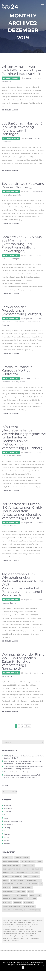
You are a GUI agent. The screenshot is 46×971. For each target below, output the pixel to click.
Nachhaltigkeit (21, 895)
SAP (34, 899)
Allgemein (28, 78)
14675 (5, 858)
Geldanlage (31, 880)
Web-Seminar (29, 906)
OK (23, 967)
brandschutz (28, 865)
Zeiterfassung (34, 910)
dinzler (35, 873)
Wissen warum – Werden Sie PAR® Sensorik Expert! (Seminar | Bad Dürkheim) (23, 70)
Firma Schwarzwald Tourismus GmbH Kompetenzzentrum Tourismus (21, 322)
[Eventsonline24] (10, 5)
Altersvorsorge (21, 858)
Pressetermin (8, 824)
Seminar (6, 831)
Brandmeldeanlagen (11, 865)
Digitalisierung (22, 873)
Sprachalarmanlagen (11, 906)
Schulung (7, 828)
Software (28, 902)
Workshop (28, 139)
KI (41, 884)
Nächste (27, 726)
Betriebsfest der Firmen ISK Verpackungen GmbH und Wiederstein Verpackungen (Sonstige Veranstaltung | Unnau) (22, 511)
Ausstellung (8, 808)
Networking (35, 895)
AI (11, 858)
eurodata (34, 876)
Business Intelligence (11, 869)
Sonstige (7, 834)
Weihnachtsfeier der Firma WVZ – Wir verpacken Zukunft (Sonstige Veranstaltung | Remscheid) (23, 661)
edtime (5, 876)
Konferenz (7, 812)
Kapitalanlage (31, 884)
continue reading (10, 110)
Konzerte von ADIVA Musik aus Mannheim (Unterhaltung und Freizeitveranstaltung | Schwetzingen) (23, 244)
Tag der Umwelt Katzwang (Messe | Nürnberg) (23, 185)
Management (8, 891)
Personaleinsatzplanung (13, 899)
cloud (26, 869)
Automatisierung (28, 861)
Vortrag (27, 379)
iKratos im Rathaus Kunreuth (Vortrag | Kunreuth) (17, 370)
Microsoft (7, 895)
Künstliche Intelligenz (22, 887)
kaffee (19, 884)
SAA (28, 899)
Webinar (6, 840)
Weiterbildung (19, 910)
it (40, 880)
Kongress (7, 815)
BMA (39, 861)
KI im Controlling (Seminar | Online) (16, 772)
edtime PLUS (16, 876)
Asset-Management (10, 861)
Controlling (8, 873)
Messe (26, 192)
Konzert (6, 887)
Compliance (36, 869)
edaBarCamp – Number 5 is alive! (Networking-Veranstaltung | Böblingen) (22, 128)
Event (5, 880)
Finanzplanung (17, 880)
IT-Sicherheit (8, 884)
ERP (25, 876)
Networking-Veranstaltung (13, 821)
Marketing (21, 891)
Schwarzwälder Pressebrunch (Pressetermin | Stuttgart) (22, 310)
